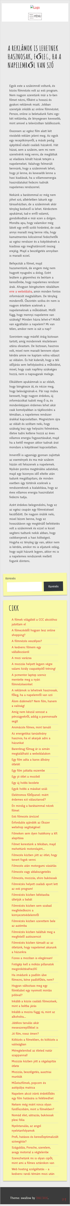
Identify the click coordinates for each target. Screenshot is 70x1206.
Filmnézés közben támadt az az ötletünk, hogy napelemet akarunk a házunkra (34, 947)
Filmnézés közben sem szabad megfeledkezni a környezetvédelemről (32, 910)
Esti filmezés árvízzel (25, 816)
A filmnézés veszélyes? (27, 641)
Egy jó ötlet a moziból (26, 777)
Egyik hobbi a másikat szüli (29, 789)
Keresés (10, 578)
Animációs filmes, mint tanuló (31, 727)
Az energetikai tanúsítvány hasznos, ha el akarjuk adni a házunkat (31, 738)
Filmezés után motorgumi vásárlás (34, 866)
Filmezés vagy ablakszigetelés (31, 872)
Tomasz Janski (42, 1198)
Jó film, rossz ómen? (25, 1034)
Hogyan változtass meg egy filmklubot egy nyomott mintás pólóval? (32, 990)
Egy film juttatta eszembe (28, 771)
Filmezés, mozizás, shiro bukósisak (34, 878)
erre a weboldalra (20, 291)
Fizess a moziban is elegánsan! (32, 958)
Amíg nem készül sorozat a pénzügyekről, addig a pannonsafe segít (34, 716)
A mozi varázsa (22, 658)
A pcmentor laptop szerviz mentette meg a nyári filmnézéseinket (29, 679)
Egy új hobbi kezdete (25, 783)
